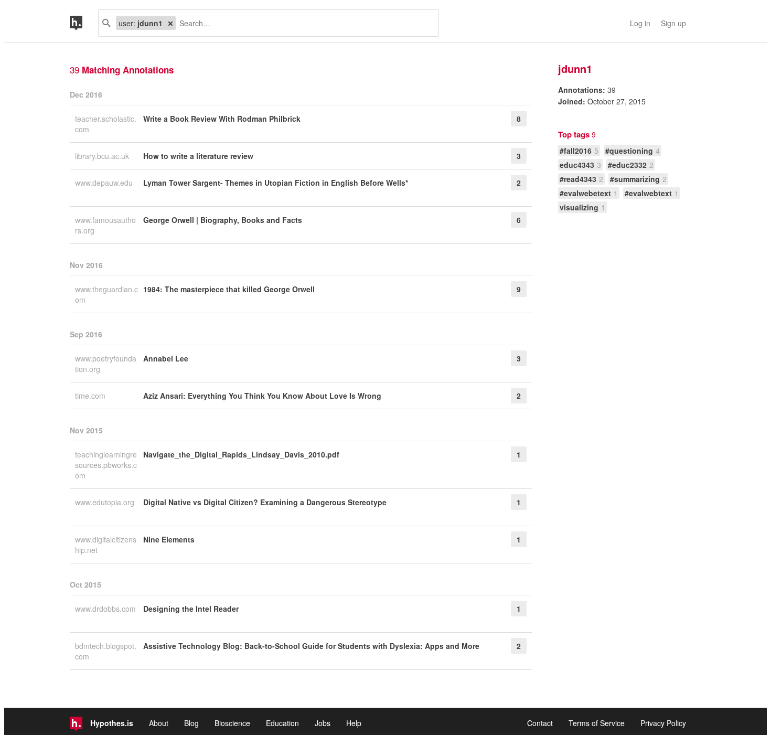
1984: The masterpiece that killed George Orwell (229, 289)
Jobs (322, 723)
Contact (540, 723)
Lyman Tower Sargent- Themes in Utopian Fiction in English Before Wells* (275, 182)
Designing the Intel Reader (191, 608)
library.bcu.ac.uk (103, 156)
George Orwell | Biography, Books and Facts (222, 220)
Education (282, 723)
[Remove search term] (170, 23)
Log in (640, 23)
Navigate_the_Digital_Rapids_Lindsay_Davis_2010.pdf (241, 454)
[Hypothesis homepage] (84, 23)
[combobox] (303, 23)
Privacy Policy (663, 723)
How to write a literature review (198, 156)
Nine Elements (169, 539)
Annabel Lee (165, 358)
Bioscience (232, 723)
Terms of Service (597, 723)
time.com (91, 395)
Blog (191, 723)
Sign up (673, 23)
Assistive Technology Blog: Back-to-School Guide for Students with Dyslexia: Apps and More (311, 646)
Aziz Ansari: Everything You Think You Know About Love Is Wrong (262, 395)
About (158, 723)
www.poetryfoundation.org (105, 363)
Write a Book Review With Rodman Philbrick (222, 118)
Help (353, 723)
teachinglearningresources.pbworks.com (106, 465)
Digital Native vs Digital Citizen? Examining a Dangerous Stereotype (265, 502)
